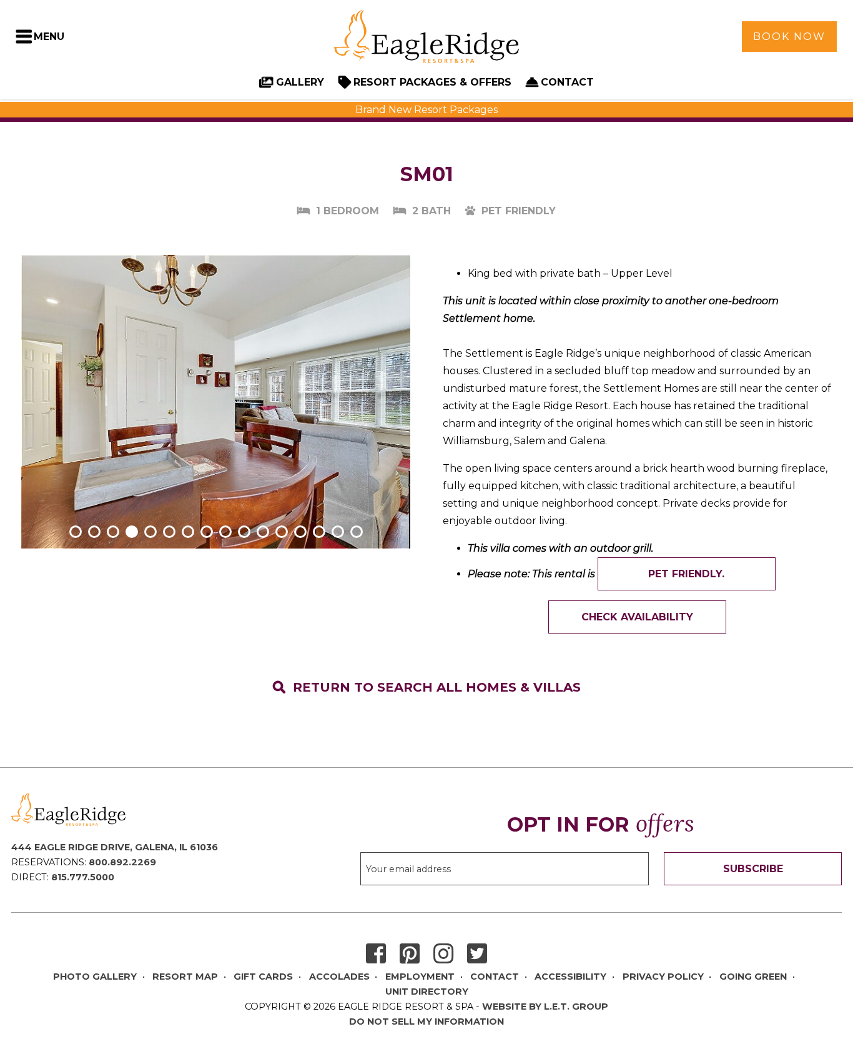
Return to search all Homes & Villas (437, 687)
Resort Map (185, 976)
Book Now (789, 36)
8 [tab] (206, 531)
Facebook (376, 954)
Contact (567, 82)
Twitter (477, 954)
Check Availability (637, 617)
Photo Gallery (95, 976)
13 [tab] (300, 531)
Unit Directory (426, 991)
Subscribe (753, 869)
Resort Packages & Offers (432, 82)
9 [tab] (225, 531)
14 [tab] (319, 531)
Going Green (753, 976)
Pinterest (409, 954)
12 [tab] (281, 531)
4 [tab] (132, 531)
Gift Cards (263, 976)
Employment (420, 976)
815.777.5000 (82, 877)
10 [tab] (244, 531)
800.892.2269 (122, 862)
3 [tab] (113, 531)
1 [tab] (75, 531)
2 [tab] (94, 531)
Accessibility (570, 976)
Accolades (339, 976)
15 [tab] (338, 531)
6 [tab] (169, 531)
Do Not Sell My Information (426, 1021)
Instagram (443, 954)
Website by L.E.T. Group (545, 1006)
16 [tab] (356, 531)
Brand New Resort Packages (426, 110)
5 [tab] (150, 531)
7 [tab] (188, 531)
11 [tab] (263, 531)
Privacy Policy (663, 976)
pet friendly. (686, 574)
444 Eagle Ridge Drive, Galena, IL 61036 (114, 847)
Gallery (300, 82)
